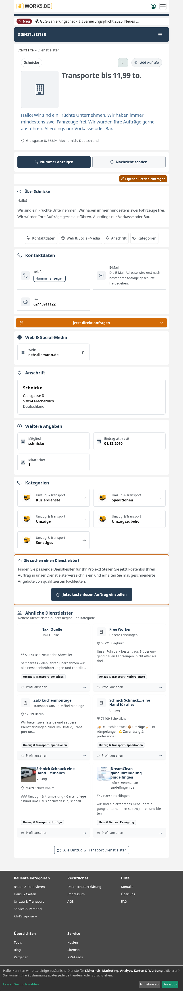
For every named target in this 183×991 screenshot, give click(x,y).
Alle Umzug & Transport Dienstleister (94, 850)
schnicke (36, 443)
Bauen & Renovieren (29, 887)
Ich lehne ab (149, 984)
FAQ (124, 901)
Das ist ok (170, 984)
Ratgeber (21, 957)
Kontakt (127, 887)
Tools (18, 942)
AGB (70, 901)
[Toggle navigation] (160, 34)
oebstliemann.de (43, 354)
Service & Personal (28, 909)
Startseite (25, 50)
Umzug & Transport (29, 901)
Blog (17, 950)
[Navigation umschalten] (162, 6)
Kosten (72, 942)
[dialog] (91, 978)
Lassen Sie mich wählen (21, 984)
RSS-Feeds (75, 957)
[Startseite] (35, 6)
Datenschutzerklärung (84, 887)
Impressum (76, 894)
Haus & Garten (25, 894)
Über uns (128, 894)
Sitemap (73, 950)
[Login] (153, 6)
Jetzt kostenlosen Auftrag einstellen (94, 594)
